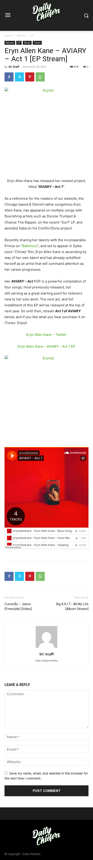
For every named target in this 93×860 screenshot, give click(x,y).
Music (27, 42)
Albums (21, 35)
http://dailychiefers (46, 660)
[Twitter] (19, 76)
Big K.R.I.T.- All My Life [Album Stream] (72, 606)
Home (8, 35)
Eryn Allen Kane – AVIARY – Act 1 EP (46, 346)
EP (32, 35)
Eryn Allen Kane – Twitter (46, 334)
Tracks (37, 42)
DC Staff (14, 66)
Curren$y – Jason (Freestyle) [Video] (18, 606)
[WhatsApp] (40, 76)
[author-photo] (46, 648)
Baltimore (29, 246)
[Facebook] (9, 76)
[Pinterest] (29, 76)
